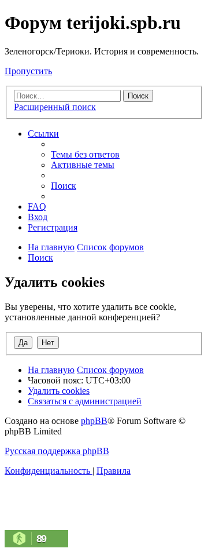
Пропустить (28, 71)
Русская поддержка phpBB (57, 451)
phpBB (94, 421)
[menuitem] (85, 154)
